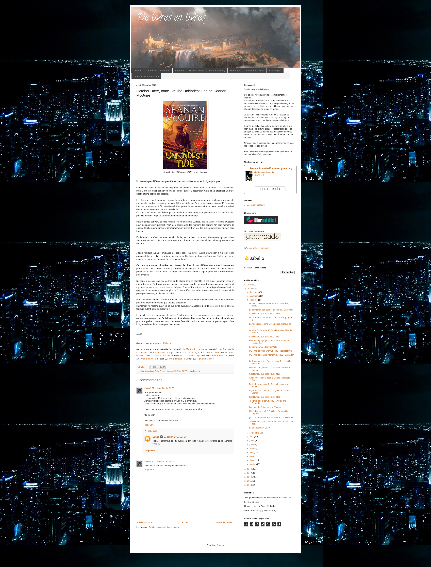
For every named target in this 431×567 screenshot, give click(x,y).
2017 (249, 473)
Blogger (220, 545)
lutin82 (147, 388)
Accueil (137, 70)
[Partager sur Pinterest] (164, 367)
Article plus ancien (224, 522)
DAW (157, 371)
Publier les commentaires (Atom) (164, 527)
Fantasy (179, 70)
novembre (254, 296)
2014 (249, 485)
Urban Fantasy (217, 70)
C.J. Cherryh (259, 175)
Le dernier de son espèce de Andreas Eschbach (271, 310)
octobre (253, 300)
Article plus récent (145, 522)
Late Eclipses (189, 352)
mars (252, 456)
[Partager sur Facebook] (160, 367)
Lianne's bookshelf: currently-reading (270, 168)
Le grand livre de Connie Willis (263, 347)
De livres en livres (170, 18)
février (253, 460)
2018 (249, 469)
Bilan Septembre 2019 (259, 428)
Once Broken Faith (149, 358)
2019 (249, 288)
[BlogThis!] (154, 367)
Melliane (167, 343)
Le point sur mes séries (146, 76)
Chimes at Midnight (163, 355)
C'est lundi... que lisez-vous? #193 (264, 374)
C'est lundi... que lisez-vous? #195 (264, 314)
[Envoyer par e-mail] (151, 367)
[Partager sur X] (157, 367)
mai (251, 448)
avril (252, 452)
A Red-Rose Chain (219, 355)
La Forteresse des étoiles (263, 172)
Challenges (275, 70)
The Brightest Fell (177, 358)
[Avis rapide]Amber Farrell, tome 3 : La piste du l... (271, 417)
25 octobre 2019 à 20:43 (163, 461)
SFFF (184, 371)
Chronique (149, 371)
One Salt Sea (212, 352)
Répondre (149, 425)
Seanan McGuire (174, 371)
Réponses (152, 431)
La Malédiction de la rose (195, 349)
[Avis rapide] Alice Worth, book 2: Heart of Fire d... (271, 351)
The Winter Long (192, 355)
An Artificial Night (165, 352)
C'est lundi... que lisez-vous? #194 (264, 337)
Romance (235, 70)
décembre (254, 292)
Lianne (156, 437)
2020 (249, 285)
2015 (249, 481)
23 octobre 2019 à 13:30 (175, 437)
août (252, 437)
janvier (253, 464)
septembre (255, 433)
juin (251, 444)
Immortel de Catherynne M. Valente (265, 407)
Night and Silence (205, 358)
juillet (252, 440)
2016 (249, 477)
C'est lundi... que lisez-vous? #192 (264, 397)
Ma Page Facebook (255, 205)
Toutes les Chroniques (158, 70)
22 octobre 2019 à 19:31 (163, 388)
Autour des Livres (254, 70)
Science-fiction (196, 70)
